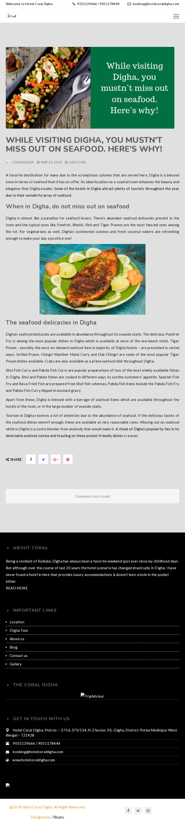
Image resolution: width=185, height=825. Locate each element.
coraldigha (23, 162)
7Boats (58, 810)
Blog (13, 640)
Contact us (18, 649)
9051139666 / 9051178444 (97, 4)
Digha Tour (18, 623)
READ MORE (16, 581)
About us (17, 632)
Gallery (16, 657)
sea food (78, 162)
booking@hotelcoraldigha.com (155, 4)
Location (17, 615)
